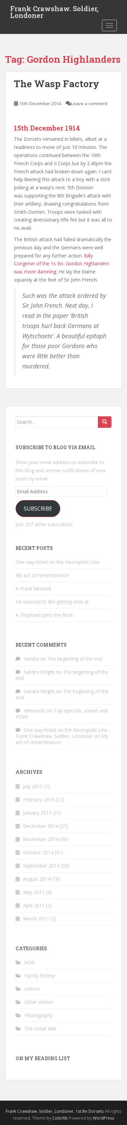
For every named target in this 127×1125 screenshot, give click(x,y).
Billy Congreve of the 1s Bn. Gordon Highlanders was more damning (61, 263)
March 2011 (36, 918)
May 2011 (34, 892)
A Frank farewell (33, 588)
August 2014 (36, 879)
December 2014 (40, 826)
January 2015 (37, 812)
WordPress (103, 1118)
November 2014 (41, 839)
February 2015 (39, 799)
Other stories (38, 1002)
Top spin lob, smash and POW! (62, 713)
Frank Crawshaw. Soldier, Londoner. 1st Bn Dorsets (55, 1111)
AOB (29, 962)
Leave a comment (89, 103)
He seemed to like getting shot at (52, 601)
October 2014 (38, 852)
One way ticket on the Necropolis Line (57, 562)
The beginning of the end (74, 658)
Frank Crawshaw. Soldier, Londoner (54, 10)
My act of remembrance (42, 575)
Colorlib (60, 1118)
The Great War (40, 1028)
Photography (38, 1015)
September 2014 (41, 865)
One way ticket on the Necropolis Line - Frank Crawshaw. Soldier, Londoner (63, 733)
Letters (32, 989)
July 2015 (33, 786)
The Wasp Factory (56, 83)
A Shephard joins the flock (44, 615)
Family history (39, 975)
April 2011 (34, 905)
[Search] (104, 422)
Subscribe (38, 508)
